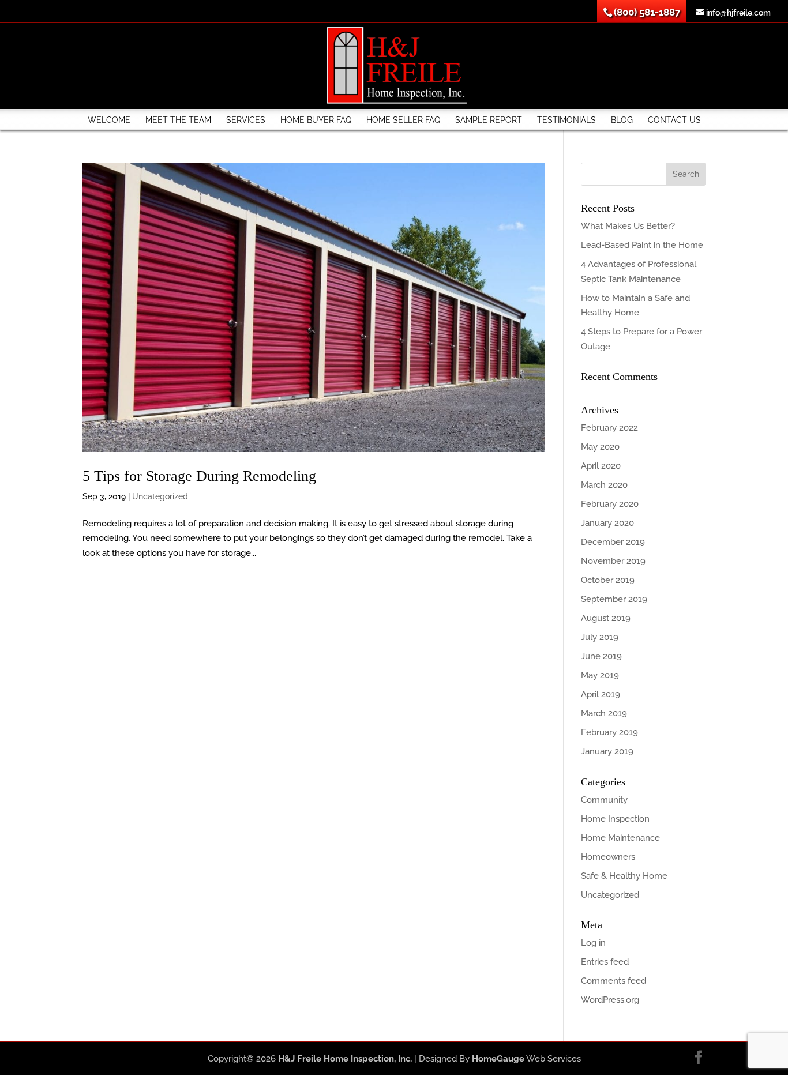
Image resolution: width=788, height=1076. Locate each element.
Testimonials (566, 120)
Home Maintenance (620, 838)
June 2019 (601, 656)
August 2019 (606, 618)
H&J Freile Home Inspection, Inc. (345, 1059)
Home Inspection (615, 819)
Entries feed (605, 962)
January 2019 (607, 751)
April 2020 (601, 466)
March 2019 (604, 713)
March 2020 (604, 485)
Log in (593, 943)
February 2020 (610, 504)
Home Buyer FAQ (315, 120)
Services (245, 120)
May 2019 (600, 675)
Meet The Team (178, 120)
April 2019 (600, 694)
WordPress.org (610, 1000)
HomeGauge (498, 1059)
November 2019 (613, 561)
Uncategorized (160, 496)
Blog (622, 120)
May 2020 (600, 447)
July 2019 (599, 637)
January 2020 (607, 523)
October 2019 (608, 580)
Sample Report (488, 120)
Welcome (109, 120)
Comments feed (613, 981)
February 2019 (609, 732)
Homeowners (608, 857)
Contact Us (674, 120)
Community (604, 800)
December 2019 (613, 542)
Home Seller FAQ (403, 120)
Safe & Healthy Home (624, 876)
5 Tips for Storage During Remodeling (199, 476)
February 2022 (609, 428)
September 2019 (614, 599)
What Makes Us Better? (628, 226)
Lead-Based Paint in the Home (642, 245)
